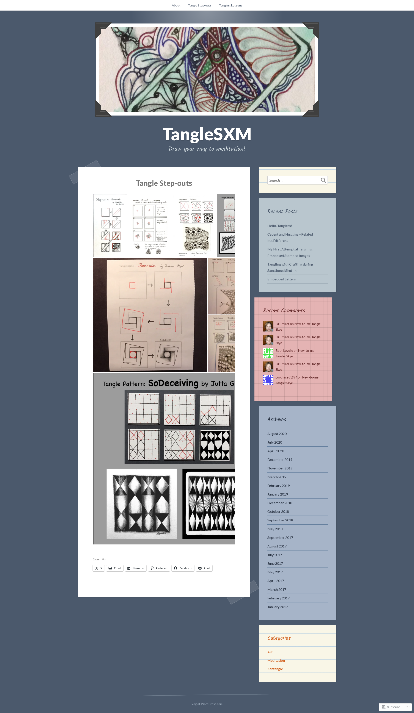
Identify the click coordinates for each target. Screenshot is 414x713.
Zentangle (275, 669)
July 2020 (274, 442)
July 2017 (274, 555)
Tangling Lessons (230, 5)
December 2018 (279, 503)
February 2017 (278, 598)
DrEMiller (282, 324)
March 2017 (276, 589)
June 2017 (275, 563)
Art (270, 652)
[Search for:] (297, 180)
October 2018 (278, 511)
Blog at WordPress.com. (207, 704)
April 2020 (275, 451)
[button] (110, 226)
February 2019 (278, 485)
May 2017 (275, 572)
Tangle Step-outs (200, 5)
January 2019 (277, 494)
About (176, 5)
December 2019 (279, 459)
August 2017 (277, 546)
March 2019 (276, 477)
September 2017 (280, 537)
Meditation (276, 660)
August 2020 (277, 434)
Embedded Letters (281, 279)
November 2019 (279, 468)
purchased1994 (286, 377)
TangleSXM (207, 133)
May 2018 (275, 529)
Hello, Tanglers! (279, 226)
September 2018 (280, 520)
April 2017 (275, 581)
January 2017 (277, 607)
